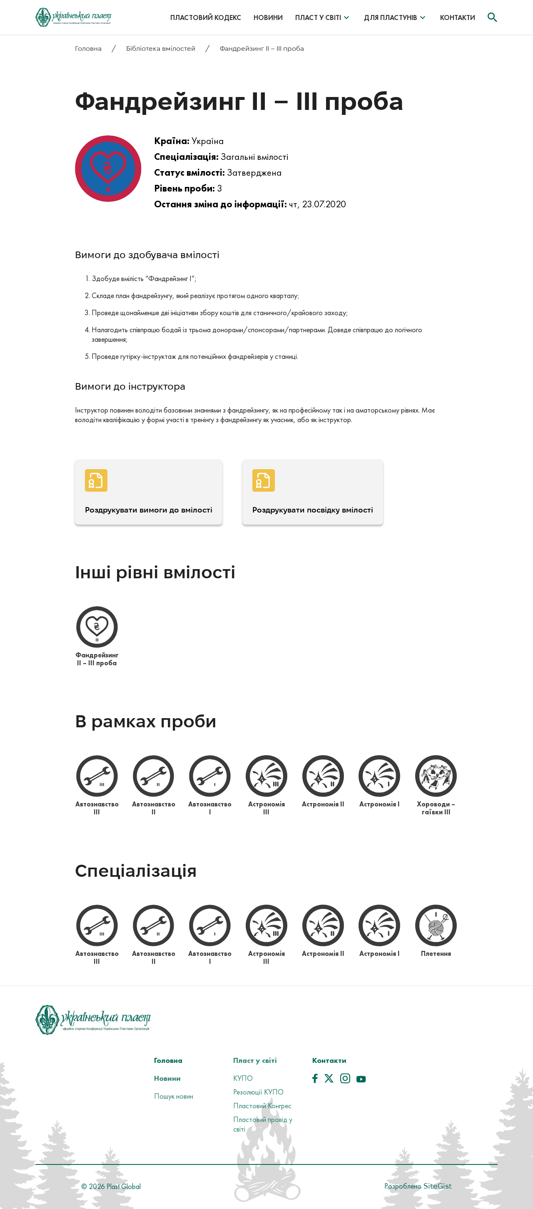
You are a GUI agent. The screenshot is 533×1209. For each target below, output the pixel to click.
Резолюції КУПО (258, 1092)
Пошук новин (173, 1096)
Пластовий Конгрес (262, 1105)
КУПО (243, 1078)
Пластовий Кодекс (205, 17)
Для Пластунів (390, 17)
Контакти (457, 17)
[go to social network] (315, 1080)
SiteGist (436, 1186)
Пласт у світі (318, 17)
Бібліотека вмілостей (161, 48)
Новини (268, 17)
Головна (89, 48)
